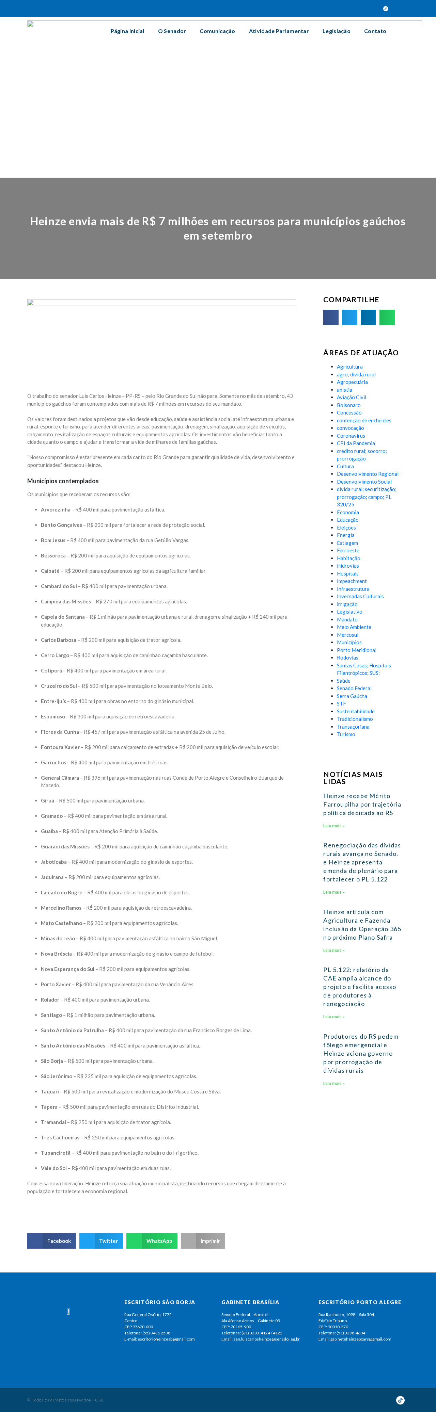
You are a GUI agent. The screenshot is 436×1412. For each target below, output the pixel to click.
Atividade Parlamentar (279, 31)
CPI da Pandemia (356, 443)
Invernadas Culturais (360, 596)
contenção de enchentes (364, 420)
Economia (348, 512)
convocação (350, 428)
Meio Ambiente (354, 627)
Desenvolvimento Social (364, 481)
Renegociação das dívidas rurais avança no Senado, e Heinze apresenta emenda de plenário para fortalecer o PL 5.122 (362, 862)
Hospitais (348, 573)
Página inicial (127, 31)
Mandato (347, 619)
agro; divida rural (356, 374)
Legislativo (349, 611)
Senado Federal (354, 688)
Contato (375, 31)
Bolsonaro (349, 405)
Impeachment (352, 581)
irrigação (347, 604)
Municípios (349, 642)
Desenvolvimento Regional (368, 474)
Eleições (346, 527)
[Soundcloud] (362, 8)
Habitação (348, 558)
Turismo (346, 734)
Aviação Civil (351, 397)
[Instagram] (350, 8)
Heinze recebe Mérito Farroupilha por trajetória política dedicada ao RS (362, 804)
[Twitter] (326, 8)
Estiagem (347, 543)
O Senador (172, 31)
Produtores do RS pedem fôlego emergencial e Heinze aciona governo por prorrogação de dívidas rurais (360, 1053)
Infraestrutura (353, 589)
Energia (346, 535)
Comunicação (217, 31)
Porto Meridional (356, 650)
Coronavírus (351, 436)
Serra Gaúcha (352, 696)
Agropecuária (352, 382)
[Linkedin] (374, 8)
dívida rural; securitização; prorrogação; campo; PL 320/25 (366, 496)
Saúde (344, 681)
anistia (344, 390)
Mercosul (347, 635)
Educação (348, 520)
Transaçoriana (353, 727)
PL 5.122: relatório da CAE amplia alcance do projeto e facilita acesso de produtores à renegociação (359, 986)
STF (341, 703)
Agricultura (350, 366)
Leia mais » (334, 826)
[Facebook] (314, 8)
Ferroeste (348, 550)
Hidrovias (348, 566)
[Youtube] (338, 8)
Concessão (349, 412)
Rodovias (347, 657)
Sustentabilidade (356, 711)
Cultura (345, 466)
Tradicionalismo (355, 719)
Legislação (337, 31)
